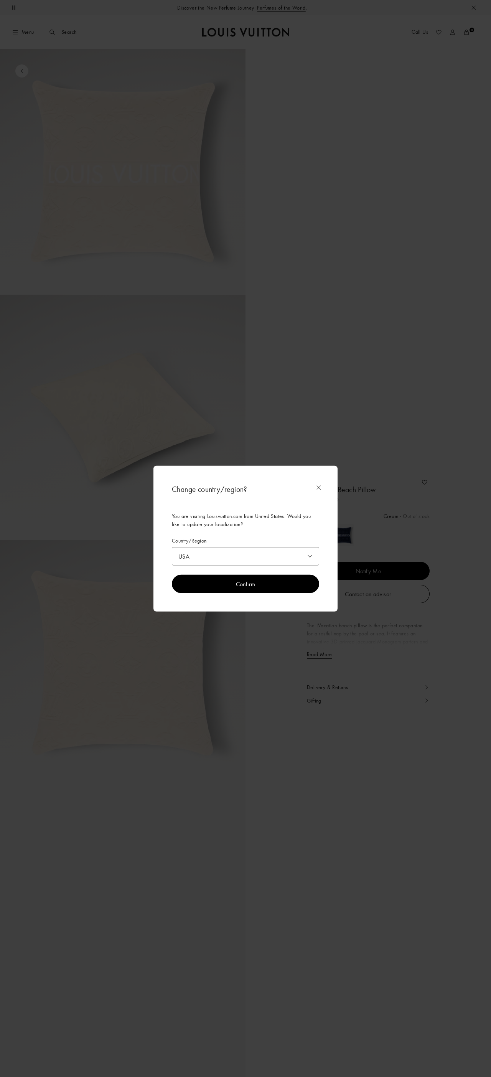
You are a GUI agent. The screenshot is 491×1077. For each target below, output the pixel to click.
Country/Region (189, 540)
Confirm (245, 584)
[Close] (318, 487)
